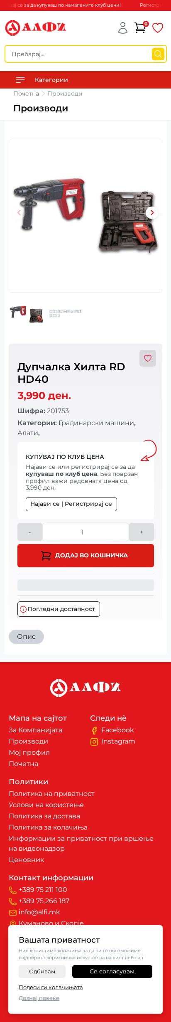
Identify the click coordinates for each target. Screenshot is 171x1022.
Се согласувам (112, 971)
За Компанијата (35, 730)
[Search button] (158, 54)
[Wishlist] (157, 28)
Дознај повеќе (39, 998)
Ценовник (26, 860)
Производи (28, 741)
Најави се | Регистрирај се (71, 503)
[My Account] (123, 28)
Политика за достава (44, 816)
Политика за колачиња (48, 827)
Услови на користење (46, 805)
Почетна (26, 93)
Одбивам (42, 971)
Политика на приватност (52, 794)
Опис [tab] (26, 636)
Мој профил (29, 752)
